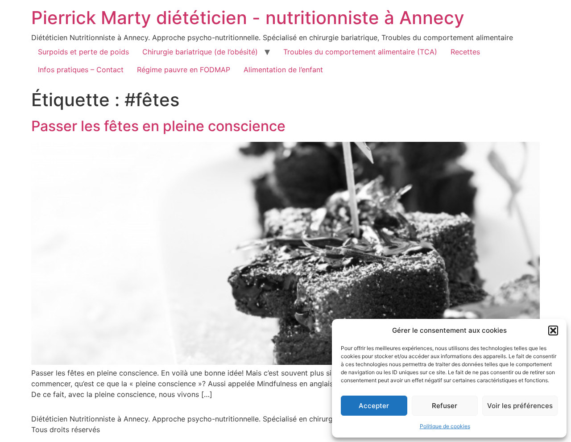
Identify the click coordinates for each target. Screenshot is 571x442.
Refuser (444, 405)
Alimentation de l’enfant (283, 69)
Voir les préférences (520, 405)
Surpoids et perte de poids (83, 51)
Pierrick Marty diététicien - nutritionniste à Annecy (247, 18)
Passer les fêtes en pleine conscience (158, 126)
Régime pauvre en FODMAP (183, 69)
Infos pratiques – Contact (81, 69)
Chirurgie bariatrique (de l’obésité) (200, 51)
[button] (553, 330)
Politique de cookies (445, 426)
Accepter (374, 405)
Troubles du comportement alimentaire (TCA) (360, 51)
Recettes (465, 51)
